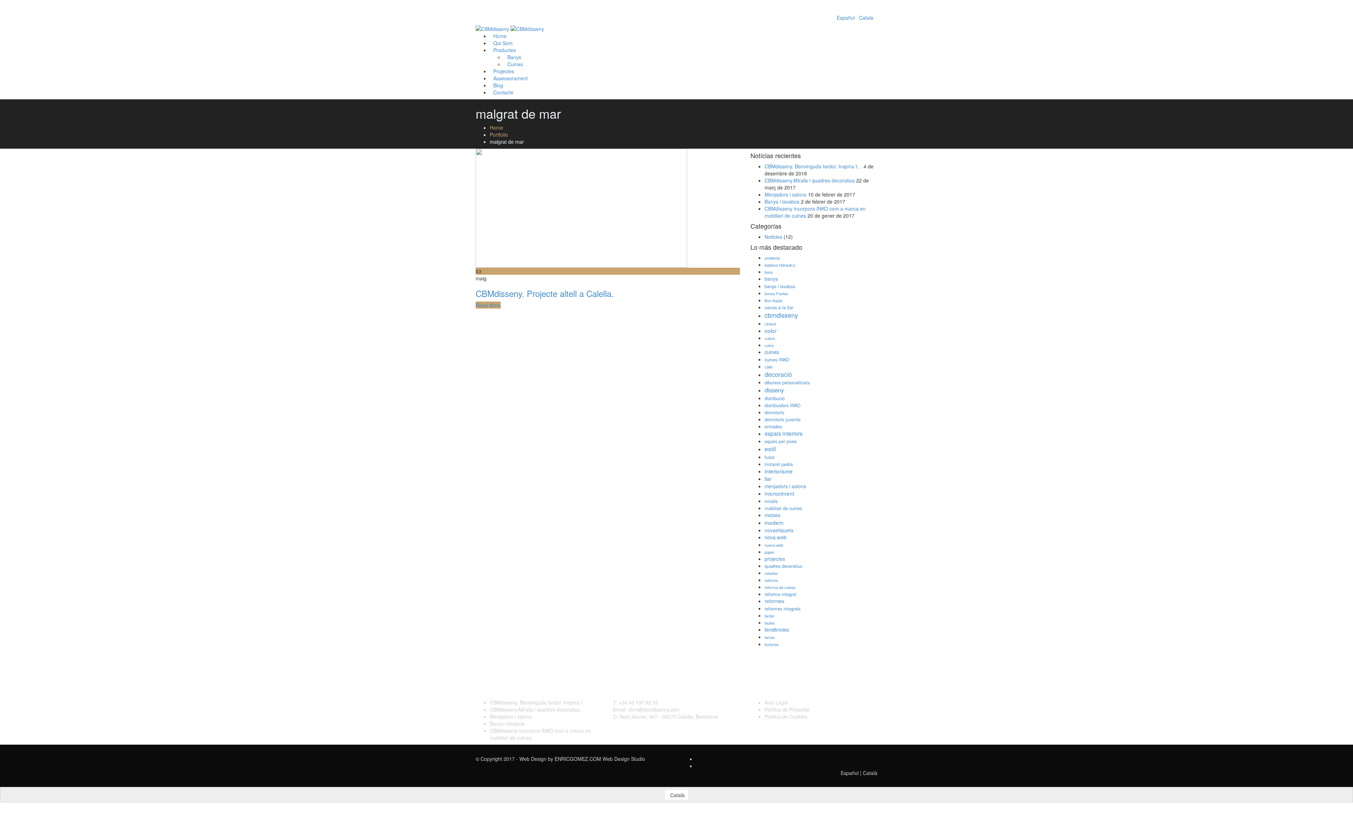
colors (770, 338)
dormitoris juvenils (783, 419)
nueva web (774, 545)
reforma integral (780, 594)
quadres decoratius (783, 566)
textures (772, 644)
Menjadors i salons (786, 194)
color (771, 330)
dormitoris (774, 412)
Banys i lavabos (782, 201)
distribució (775, 398)
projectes (775, 558)
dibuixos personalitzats (787, 382)
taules (770, 623)
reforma (771, 580)
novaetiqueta (779, 530)
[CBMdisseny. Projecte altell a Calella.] (581, 207)
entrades (773, 426)
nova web (775, 537)
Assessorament (510, 78)
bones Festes (776, 293)
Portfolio (499, 134)
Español (846, 17)
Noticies (773, 236)
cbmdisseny (781, 314)
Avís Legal (776, 702)
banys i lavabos (780, 286)
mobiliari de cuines (783, 508)
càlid (768, 367)
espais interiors (784, 433)
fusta (769, 457)
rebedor (771, 573)
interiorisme (779, 471)
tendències (777, 629)
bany (769, 272)
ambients (772, 258)
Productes (504, 50)
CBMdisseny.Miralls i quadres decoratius (810, 180)
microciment (779, 493)
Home (496, 127)
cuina (769, 345)
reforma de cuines (780, 587)
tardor (770, 616)
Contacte (503, 92)
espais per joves (781, 441)
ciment (770, 324)
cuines (772, 351)
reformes (774, 600)
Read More (488, 305)
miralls (771, 501)
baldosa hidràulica (780, 265)
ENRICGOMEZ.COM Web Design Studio (600, 758)
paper (769, 552)
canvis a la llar (779, 307)
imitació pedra (779, 464)
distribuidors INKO (783, 405)
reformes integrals (783, 609)
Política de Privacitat (787, 709)
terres (770, 637)
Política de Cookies (786, 716)
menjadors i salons (785, 486)
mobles (772, 515)
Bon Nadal (773, 300)
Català (866, 17)
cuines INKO (777, 359)
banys (771, 278)
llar (768, 478)
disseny (774, 390)
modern (774, 522)
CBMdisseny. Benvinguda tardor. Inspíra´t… (813, 166)
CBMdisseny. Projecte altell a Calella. (545, 293)
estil (770, 448)
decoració (778, 374)
